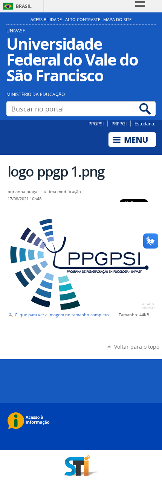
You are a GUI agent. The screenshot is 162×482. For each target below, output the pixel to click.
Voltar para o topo (136, 346)
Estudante (145, 123)
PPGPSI (96, 123)
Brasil (24, 6)
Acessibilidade (46, 19)
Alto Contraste (82, 19)
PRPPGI (119, 123)
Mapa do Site (117, 19)
